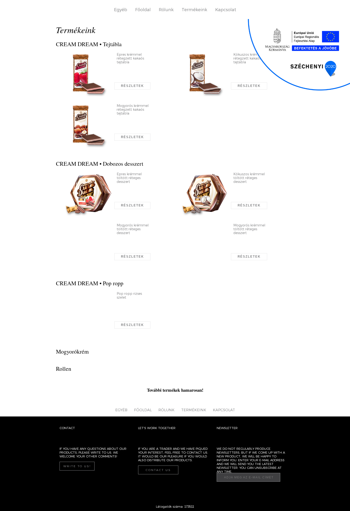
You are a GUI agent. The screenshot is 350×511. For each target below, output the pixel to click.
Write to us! (77, 466)
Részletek (132, 86)
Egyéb (120, 9)
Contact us (158, 469)
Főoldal (143, 9)
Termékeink (194, 9)
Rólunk (166, 9)
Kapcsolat (225, 9)
